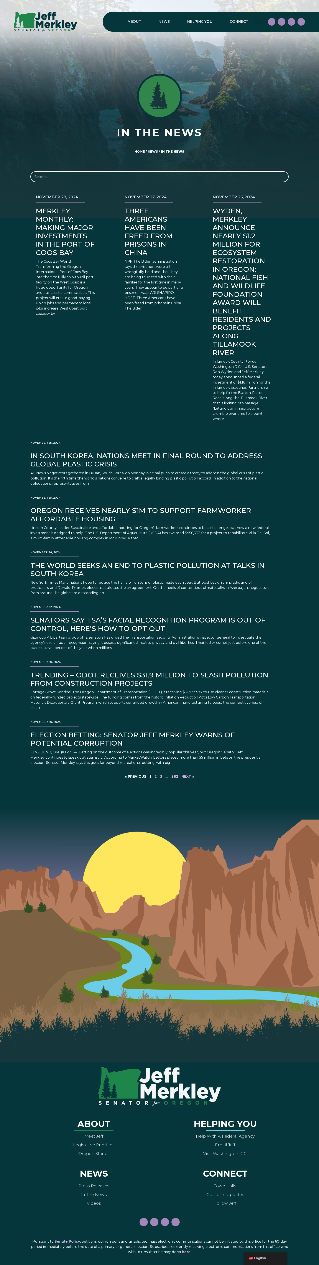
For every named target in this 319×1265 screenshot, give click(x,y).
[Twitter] (301, 21)
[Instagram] (281, 21)
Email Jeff (225, 1145)
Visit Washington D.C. (225, 1153)
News (164, 22)
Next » (187, 776)
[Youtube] (291, 21)
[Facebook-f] (271, 21)
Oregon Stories (94, 1153)
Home (140, 151)
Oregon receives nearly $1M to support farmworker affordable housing (140, 514)
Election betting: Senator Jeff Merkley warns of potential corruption (132, 739)
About (134, 22)
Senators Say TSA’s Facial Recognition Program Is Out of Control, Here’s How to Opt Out (147, 624)
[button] (257, 21)
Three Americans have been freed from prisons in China (149, 232)
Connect (239, 22)
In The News (94, 1194)
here (186, 1252)
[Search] (282, 177)
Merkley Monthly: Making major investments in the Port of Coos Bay (65, 232)
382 (174, 776)
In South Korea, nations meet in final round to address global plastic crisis (146, 459)
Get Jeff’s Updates (225, 1194)
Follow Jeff (225, 1203)
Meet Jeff (93, 1136)
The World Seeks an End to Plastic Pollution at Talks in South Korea (147, 569)
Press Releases (93, 1186)
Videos (94, 1203)
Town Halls (225, 1186)
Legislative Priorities (94, 1145)
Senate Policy (67, 1241)
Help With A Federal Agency (225, 1136)
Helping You (199, 22)
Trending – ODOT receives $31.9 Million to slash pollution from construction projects (149, 679)
